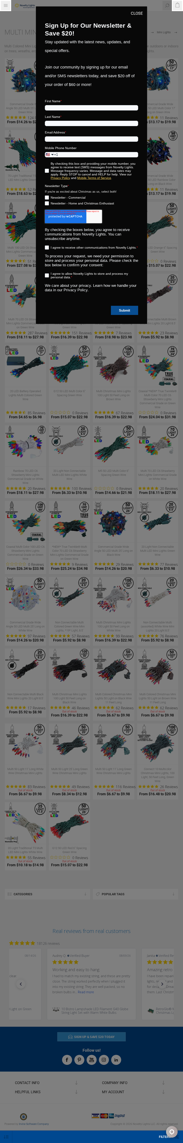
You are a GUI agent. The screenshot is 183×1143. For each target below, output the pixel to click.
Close (137, 13)
